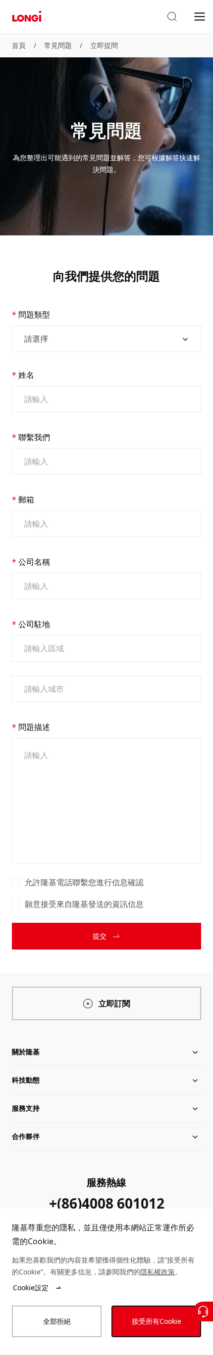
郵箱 (26, 499)
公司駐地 (34, 624)
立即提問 (104, 45)
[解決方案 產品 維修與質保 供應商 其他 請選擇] (106, 338)
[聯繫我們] (203, 1311)
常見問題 (58, 45)
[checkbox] (16, 882)
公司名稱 (34, 561)
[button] (172, 17)
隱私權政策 (157, 1271)
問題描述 (34, 727)
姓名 (26, 374)
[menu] (200, 16)
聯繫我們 (34, 437)
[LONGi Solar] (27, 16)
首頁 (19, 45)
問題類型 (34, 314)
